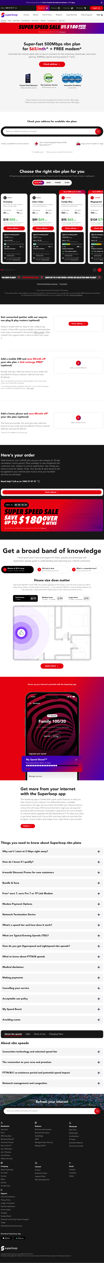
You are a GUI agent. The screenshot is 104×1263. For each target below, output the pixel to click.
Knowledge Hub (52, 20)
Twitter (71, 1176)
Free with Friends (7, 1142)
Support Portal (40, 1176)
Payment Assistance (8, 1206)
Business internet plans (43, 1129)
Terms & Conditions (8, 1197)
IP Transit (72, 1139)
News (3, 1179)
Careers (3, 1176)
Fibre (9, 20)
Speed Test (62, 20)
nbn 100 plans (6, 1152)
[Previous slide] (95, 270)
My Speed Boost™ (7, 1139)
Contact (38, 1170)
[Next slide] (100, 270)
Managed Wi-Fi (40, 1146)
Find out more (10, 255)
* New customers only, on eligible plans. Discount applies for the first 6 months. (25, 528)
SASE (37, 1139)
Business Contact (41, 1173)
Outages (4, 1213)
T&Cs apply (62, 32)
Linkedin (72, 1170)
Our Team (4, 1173)
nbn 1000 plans (6, 1149)
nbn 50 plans (5, 1155)
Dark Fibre (73, 1130)
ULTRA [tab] (67, 182)
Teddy (3, 1223)
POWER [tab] (58, 182)
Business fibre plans (42, 1133)
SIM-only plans (6, 1136)
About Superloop (7, 1170)
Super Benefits (71, 15)
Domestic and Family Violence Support (15, 1219)
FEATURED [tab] (38, 182)
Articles (3, 1182)
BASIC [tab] (49, 182)
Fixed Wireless (26, 20)
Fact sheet (63, 284)
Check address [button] (50, 64)
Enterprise (66, 8)
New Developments (42, 1180)
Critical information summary (47, 284)
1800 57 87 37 (9, 8)
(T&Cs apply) (39, 332)
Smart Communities (76, 1146)
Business (54, 8)
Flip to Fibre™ (6, 1146)
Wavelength (73, 1133)
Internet (26, 15)
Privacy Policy (6, 1200)
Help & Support (86, 15)
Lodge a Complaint (8, 1203)
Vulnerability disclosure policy (11, 1226)
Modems (59, 15)
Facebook (72, 1173)
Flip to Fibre (16, 20)
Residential (41, 8)
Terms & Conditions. (76, 295)
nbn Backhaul (74, 1136)
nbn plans (3, 20)
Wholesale (79, 8)
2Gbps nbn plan (6, 1159)
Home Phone (47, 15)
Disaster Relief (6, 1216)
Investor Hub (5, 1186)
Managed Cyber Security (44, 1142)
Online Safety (6, 1210)
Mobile (35, 15)
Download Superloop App (11, 1234)
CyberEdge (39, 1136)
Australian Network (76, 1143)
